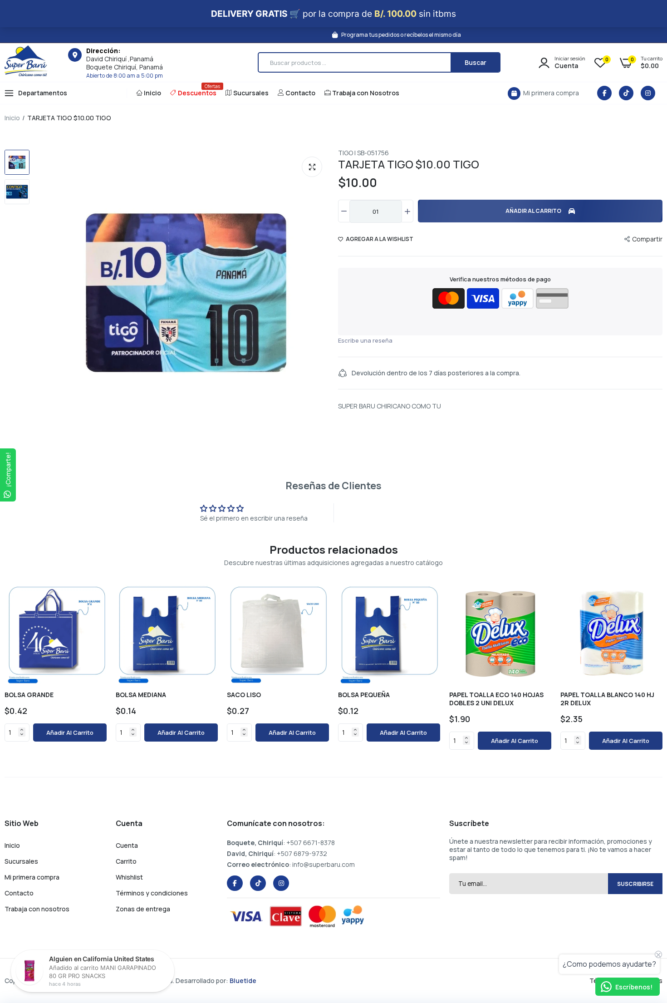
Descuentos (197, 90)
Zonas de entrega (143, 909)
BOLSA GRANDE (29, 695)
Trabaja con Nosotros (365, 92)
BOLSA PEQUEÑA (364, 695)
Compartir (647, 239)
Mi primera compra (32, 877)
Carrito (126, 861)
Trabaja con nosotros (37, 909)
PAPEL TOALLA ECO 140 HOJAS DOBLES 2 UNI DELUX (496, 699)
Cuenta (127, 845)
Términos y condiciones (152, 893)
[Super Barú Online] (26, 62)
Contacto (300, 92)
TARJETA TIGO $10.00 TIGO (408, 164)
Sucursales (251, 92)
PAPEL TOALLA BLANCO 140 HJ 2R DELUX (607, 699)
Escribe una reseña (365, 340)
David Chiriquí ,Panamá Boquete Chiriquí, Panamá (124, 62)
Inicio (152, 92)
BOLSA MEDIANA (141, 695)
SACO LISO (244, 695)
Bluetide (243, 980)
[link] (98, 590)
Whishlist (129, 877)
